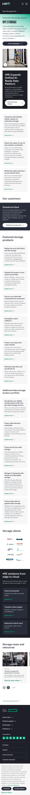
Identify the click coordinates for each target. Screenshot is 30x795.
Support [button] (5, 750)
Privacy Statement (13, 785)
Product (8, 721)
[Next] (8, 687)
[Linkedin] (4, 738)
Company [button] (6, 745)
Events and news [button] (8, 755)
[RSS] (24, 738)
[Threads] (14, 738)
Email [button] (6, 725)
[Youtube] (20, 738)
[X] (7, 738)
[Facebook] (17, 738)
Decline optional (19, 788)
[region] (15, 216)
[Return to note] (19, 700)
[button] (23, 3)
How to (6, 717)
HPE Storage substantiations (10, 701)
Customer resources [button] (9, 759)
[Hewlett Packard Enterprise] (6, 4)
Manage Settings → (7, 792)
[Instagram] (10, 738)
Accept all (6, 788)
